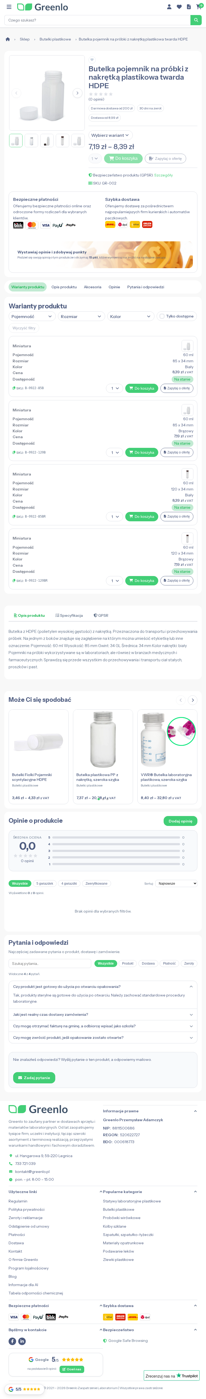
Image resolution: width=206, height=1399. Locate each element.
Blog (13, 1276)
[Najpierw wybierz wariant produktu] (142, 158)
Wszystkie (20, 883)
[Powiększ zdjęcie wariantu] (187, 346)
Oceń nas (74, 1369)
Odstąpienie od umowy (29, 1226)
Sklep (25, 39)
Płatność (169, 963)
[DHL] (133, 1317)
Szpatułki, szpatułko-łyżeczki (128, 1234)
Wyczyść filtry (24, 328)
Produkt (127, 963)
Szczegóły (163, 175)
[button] (77, 93)
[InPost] (108, 1317)
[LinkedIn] (22, 1341)
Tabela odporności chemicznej (36, 1293)
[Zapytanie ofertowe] (189, 7)
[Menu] (9, 7)
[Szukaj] (196, 20)
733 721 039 (25, 1163)
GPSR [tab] (102, 615)
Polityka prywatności (27, 1209)
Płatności (17, 1234)
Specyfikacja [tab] (71, 615)
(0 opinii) (96, 99)
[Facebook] (12, 1341)
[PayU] (38, 1317)
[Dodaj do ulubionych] (92, 60)
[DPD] (145, 1317)
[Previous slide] (181, 700)
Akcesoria (92, 287)
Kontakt (15, 1251)
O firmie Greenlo (23, 1259)
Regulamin (18, 1201)
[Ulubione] (179, 7)
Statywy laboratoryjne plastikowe (132, 1201)
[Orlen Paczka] (120, 1317)
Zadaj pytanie (37, 1077)
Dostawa (148, 963)
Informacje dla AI (23, 1284)
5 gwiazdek (44, 883)
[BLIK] (51, 1317)
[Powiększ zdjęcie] (46, 93)
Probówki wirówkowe (122, 1217)
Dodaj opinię (180, 821)
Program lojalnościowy (29, 1268)
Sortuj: (149, 883)
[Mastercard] (26, 1317)
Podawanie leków (118, 1251)
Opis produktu (64, 287)
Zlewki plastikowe (118, 1259)
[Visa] (14, 1317)
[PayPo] (63, 1317)
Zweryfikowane (97, 883)
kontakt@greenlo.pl (32, 1171)
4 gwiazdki (69, 883)
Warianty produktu (27, 287)
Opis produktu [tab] (31, 615)
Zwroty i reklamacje (26, 1217)
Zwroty (189, 963)
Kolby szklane (114, 1226)
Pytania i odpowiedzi (145, 287)
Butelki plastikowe (55, 39)
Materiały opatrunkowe (123, 1243)
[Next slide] (192, 700)
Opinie (114, 287)
